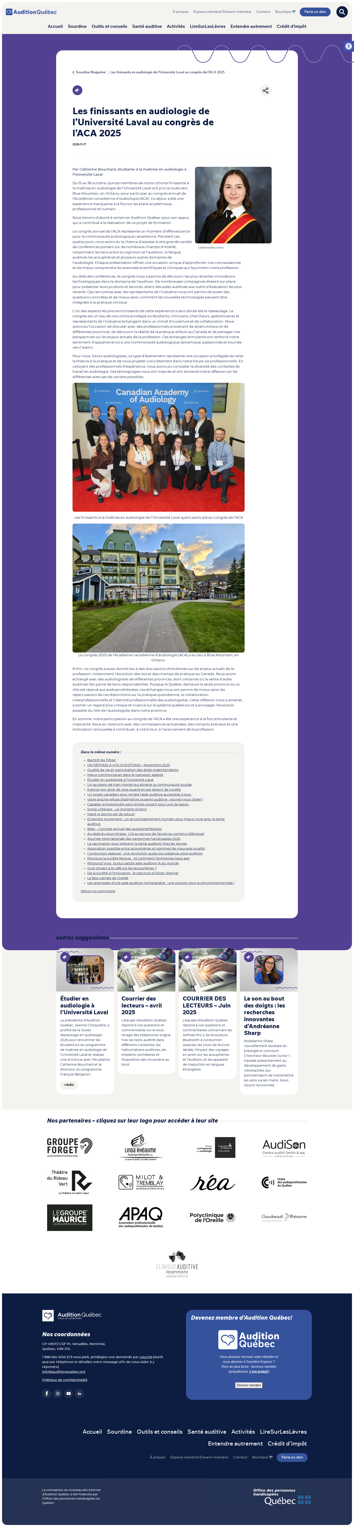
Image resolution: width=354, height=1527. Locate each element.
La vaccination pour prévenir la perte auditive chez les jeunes (137, 843)
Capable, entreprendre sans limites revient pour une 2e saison (138, 804)
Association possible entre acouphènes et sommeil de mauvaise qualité (146, 848)
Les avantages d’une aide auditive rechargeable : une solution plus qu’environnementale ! (160, 883)
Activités (176, 26)
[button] (348, 46)
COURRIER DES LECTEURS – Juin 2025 (207, 1005)
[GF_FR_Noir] (69, 1147)
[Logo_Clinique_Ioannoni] (177, 1263)
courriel (146, 1357)
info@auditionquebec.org (63, 1371)
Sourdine (77, 26)
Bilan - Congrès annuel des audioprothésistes (124, 829)
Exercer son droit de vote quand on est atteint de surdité (134, 789)
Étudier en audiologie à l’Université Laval (120, 780)
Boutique (283, 12)
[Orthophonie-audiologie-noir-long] (212, 1147)
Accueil (55, 26)
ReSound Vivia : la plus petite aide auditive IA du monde (133, 863)
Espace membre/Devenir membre (222, 12)
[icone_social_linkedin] (79, 1393)
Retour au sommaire (98, 891)
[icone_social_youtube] (68, 1393)
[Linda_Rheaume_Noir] (141, 1147)
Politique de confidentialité (64, 1380)
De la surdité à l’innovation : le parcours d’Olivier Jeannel (132, 873)
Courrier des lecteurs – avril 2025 (141, 1005)
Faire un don (315, 12)
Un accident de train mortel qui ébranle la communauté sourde (139, 784)
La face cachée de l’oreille (107, 878)
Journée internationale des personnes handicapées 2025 (133, 838)
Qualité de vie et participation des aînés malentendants (132, 770)
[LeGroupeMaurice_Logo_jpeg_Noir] (69, 1217)
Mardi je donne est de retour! (111, 814)
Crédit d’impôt (291, 26)
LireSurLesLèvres (208, 26)
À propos (180, 12)
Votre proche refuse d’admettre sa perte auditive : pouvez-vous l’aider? (145, 799)
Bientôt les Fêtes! (101, 760)
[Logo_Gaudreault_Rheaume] (284, 1217)
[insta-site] (57, 1393)
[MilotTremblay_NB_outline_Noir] (141, 1182)
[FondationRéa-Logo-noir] (212, 1182)
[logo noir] (284, 1147)
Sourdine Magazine (91, 72)
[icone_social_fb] (46, 1393)
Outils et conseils (109, 26)
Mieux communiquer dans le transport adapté (125, 775)
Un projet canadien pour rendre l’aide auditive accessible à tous (139, 794)
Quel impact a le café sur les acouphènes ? (122, 868)
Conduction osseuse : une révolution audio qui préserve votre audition (145, 853)
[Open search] (342, 12)
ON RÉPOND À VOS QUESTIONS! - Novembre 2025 (128, 765)
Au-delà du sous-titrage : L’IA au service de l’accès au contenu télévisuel (145, 834)
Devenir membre (249, 1385)
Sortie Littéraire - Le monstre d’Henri (117, 809)
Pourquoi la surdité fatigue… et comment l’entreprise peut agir (138, 858)
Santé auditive (147, 26)
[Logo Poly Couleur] (212, 1217)
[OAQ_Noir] (284, 1182)
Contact (263, 12)
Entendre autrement (251, 26)
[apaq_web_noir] (141, 1217)
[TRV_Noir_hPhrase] (69, 1182)
